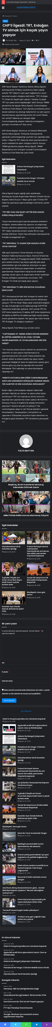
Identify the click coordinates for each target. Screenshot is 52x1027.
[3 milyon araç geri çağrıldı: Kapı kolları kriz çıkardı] (9, 920)
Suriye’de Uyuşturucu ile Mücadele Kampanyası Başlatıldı (37, 579)
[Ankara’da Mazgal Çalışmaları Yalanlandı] (8, 169)
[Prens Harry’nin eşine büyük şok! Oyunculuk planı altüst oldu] (9, 902)
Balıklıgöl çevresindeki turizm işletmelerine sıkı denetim (31, 845)
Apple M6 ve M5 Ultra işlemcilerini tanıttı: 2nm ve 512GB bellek (32, 726)
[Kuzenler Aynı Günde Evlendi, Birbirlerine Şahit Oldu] (13, 597)
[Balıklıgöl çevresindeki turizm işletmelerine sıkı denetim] (9, 847)
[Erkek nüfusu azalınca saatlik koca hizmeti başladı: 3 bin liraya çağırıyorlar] (9, 868)
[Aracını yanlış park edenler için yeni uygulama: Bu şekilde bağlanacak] (9, 858)
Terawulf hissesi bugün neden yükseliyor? (21, 910)
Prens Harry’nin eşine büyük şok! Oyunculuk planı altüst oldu (32, 900)
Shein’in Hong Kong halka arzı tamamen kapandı (24, 719)
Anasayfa (7, 16)
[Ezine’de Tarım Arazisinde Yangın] (9, 836)
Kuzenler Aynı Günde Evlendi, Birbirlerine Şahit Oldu (13, 608)
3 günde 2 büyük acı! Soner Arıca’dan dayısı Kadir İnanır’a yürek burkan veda (12, 581)
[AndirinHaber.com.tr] (26, 7)
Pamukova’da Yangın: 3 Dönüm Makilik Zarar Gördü (31, 748)
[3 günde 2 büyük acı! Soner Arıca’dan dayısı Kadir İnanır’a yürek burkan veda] (13, 568)
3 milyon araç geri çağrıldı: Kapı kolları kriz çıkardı (31, 918)
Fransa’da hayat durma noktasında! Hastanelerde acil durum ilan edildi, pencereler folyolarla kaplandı (38, 551)
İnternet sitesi (7, 681)
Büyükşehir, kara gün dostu (36, 593)
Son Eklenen (26, 711)
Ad (3, 663)
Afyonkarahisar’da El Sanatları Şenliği (11, 547)
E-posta (5, 672)
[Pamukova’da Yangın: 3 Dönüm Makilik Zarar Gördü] (8, 181)
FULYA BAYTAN (11, 40)
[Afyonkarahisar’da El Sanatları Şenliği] (13, 537)
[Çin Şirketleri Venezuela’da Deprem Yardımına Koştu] (9, 786)
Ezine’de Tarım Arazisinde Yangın (32, 833)
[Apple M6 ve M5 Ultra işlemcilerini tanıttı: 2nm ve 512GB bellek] (9, 728)
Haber (15, 16)
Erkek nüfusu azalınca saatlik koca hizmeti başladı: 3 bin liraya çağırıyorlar (33, 868)
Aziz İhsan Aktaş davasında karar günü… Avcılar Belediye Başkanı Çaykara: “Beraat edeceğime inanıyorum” (24, 890)
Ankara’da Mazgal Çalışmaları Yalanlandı (20, 2)
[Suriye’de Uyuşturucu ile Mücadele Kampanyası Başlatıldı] (38, 568)
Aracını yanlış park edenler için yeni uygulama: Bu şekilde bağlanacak (33, 855)
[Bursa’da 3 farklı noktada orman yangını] (9, 880)
